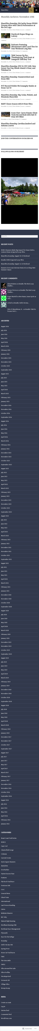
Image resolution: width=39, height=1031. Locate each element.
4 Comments (24, 51)
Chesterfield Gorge (7, 850)
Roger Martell (12, 296)
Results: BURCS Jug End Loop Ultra (12, 260)
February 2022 (5, 540)
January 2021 (5, 591)
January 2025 (5, 401)
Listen (3, 909)
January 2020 (5, 638)
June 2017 (4, 761)
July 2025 (4, 378)
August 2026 (5, 326)
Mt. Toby (4, 917)
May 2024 (4, 433)
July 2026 (4, 330)
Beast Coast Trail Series (8, 838)
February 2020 (5, 634)
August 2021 (5, 563)
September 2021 (6, 559)
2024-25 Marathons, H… (15, 309)
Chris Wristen (16, 30)
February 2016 (5, 820)
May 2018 (4, 717)
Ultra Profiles (5, 972)
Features (4, 878)
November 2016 (6, 788)
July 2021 (4, 567)
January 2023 (5, 496)
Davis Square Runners (8, 862)
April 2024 (4, 437)
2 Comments (24, 81)
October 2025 (5, 366)
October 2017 (5, 745)
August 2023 (5, 469)
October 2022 (5, 508)
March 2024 (5, 441)
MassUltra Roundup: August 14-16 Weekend (15, 264)
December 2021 (6, 547)
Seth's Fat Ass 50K (7, 945)
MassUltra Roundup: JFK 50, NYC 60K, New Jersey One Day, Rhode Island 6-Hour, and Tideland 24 (18, 68)
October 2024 (5, 413)
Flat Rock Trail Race (7, 882)
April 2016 (4, 816)
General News (5, 893)
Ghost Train (5, 897)
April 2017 (4, 768)
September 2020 (6, 607)
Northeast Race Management (10, 929)
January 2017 (5, 780)
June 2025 (4, 382)
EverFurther (5, 870)
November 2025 (6, 362)
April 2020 (4, 626)
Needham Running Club (8, 925)
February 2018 (5, 729)
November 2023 (6, 457)
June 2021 (4, 571)
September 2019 (6, 654)
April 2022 (4, 532)
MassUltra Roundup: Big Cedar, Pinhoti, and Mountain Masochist (19, 96)
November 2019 (6, 646)
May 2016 (4, 812)
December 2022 (6, 500)
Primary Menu (36, 10)
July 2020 (4, 615)
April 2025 (4, 390)
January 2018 (5, 733)
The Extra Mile (6, 960)
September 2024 (6, 417)
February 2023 (5, 492)
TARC (3, 957)
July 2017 (4, 757)
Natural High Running (8, 921)
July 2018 (4, 709)
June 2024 (4, 429)
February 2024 (5, 445)
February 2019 (5, 682)
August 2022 (5, 516)
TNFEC (3, 964)
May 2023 (4, 480)
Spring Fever (5, 949)
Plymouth (4, 933)
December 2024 (6, 405)
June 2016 (4, 808)
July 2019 (4, 662)
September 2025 (6, 370)
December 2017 (6, 737)
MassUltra (4, 10)
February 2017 (5, 776)
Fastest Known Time (7, 874)
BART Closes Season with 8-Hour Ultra (16, 104)
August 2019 (5, 658)
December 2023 (6, 453)
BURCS (3, 842)
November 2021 (6, 551)
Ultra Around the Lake (8, 968)
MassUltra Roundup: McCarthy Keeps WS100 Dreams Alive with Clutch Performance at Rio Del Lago (19, 25)
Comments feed (6, 1014)
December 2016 (6, 784)
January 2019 (5, 686)
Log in (3, 1006)
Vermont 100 (5, 980)
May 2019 (4, 670)
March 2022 (5, 536)
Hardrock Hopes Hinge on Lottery (22, 35)
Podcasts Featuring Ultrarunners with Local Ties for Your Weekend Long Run (24, 47)
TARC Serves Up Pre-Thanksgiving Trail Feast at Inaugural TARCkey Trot (22, 57)
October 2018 (5, 697)
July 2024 (4, 425)
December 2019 (6, 642)
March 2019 (5, 678)
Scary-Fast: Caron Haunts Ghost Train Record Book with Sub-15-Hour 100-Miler (24, 115)
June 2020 (4, 618)
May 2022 (4, 528)
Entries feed (5, 1010)
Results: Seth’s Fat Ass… (21, 303)
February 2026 (5, 350)
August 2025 (5, 374)
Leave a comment (26, 30)
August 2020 (5, 611)
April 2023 (4, 484)
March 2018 (5, 725)
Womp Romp (5, 988)
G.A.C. (3, 889)
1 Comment (23, 119)
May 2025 (4, 386)
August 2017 (5, 753)
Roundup (4, 941)
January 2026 (5, 354)
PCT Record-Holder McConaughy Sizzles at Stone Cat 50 (18, 87)
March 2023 (5, 488)
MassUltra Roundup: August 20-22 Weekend (15, 256)
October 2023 (5, 461)
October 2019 (5, 650)
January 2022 (5, 544)
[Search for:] (19, 236)
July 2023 (4, 472)
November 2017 (6, 741)
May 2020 (4, 622)
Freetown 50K (5, 885)
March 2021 (5, 583)
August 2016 (5, 800)
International (5, 901)
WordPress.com (6, 1018)
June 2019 (4, 666)
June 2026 (4, 334)
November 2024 (6, 409)
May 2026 (4, 338)
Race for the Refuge (7, 937)
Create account (6, 1002)
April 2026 (4, 342)
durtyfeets (4, 866)
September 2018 (6, 701)
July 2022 (4, 520)
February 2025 (5, 397)
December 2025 (6, 358)
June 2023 (4, 476)
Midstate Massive (7, 913)
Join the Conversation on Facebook (17, 138)
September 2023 (6, 465)
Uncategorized (6, 976)
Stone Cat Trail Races (8, 953)
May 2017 (4, 765)
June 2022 (4, 524)
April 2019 (4, 674)
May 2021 (4, 575)
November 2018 (6, 693)
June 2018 (4, 713)
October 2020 (5, 603)
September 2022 (6, 512)
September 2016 (6, 796)
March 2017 (5, 772)
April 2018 (4, 721)
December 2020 (6, 595)
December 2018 (6, 690)
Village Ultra (5, 984)
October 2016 (5, 792)
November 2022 (6, 504)
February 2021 (5, 587)
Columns (4, 854)
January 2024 (5, 449)
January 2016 (5, 824)
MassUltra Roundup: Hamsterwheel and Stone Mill (17, 78)
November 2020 (6, 599)
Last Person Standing (8, 905)
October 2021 (5, 555)
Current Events (6, 858)
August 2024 (5, 421)
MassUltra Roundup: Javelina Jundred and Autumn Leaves (18, 125)
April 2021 (4, 579)
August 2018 (5, 705)
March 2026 (5, 346)
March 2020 (5, 630)
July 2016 (4, 804)
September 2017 (6, 749)
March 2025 (5, 394)
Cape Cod (4, 846)
